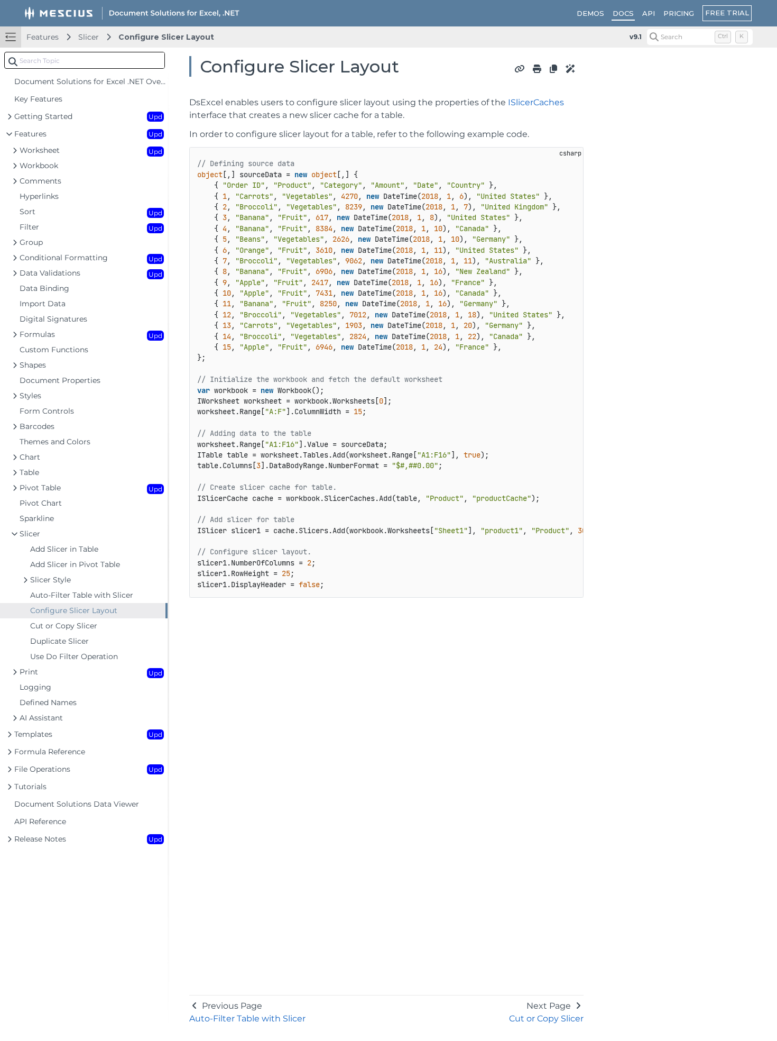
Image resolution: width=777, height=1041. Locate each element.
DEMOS (590, 13)
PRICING (678, 13)
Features (42, 37)
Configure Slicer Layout (166, 37)
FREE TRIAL (727, 12)
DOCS (623, 13)
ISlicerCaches (536, 102)
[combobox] (84, 60)
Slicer (88, 37)
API (648, 13)
